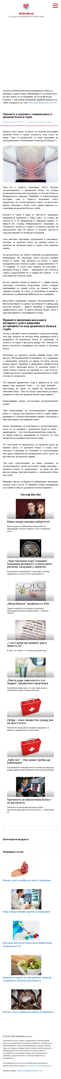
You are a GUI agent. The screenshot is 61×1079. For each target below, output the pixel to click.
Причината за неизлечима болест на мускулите (29, 801)
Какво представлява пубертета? (28, 521)
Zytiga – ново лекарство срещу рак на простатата (30, 721)
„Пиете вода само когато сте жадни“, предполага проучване (27, 682)
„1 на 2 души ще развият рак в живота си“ (27, 644)
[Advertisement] (30, 53)
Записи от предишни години (40, 122)
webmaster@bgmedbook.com (43, 102)
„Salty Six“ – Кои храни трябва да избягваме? (28, 761)
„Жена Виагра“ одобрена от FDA (28, 603)
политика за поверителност (38, 1065)
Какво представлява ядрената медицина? (26, 911)
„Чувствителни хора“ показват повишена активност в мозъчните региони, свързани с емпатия (29, 564)
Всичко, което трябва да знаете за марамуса (28, 1012)
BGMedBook (26, 13)
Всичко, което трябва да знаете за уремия (27, 880)
